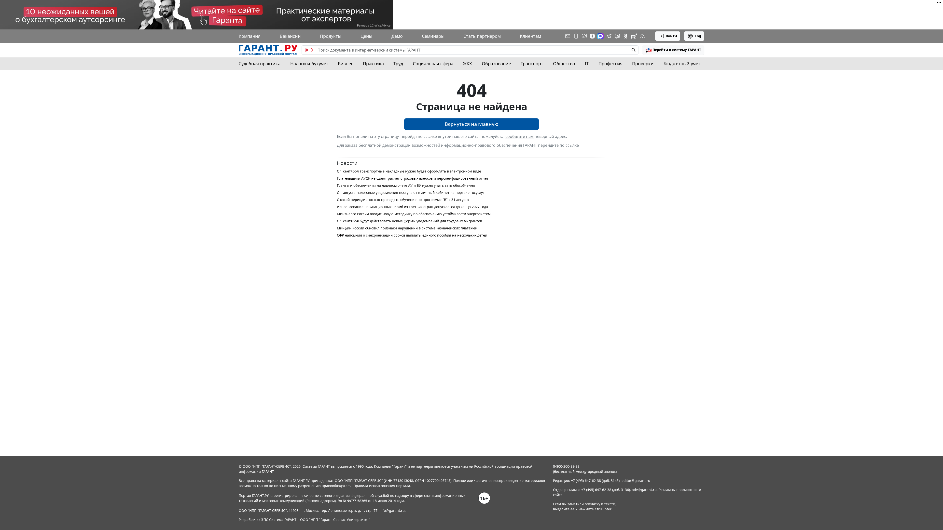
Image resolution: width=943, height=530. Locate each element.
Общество (564, 63)
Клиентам (530, 36)
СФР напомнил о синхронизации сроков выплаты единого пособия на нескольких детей (412, 235)
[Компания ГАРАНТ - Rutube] (634, 36)
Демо (397, 36)
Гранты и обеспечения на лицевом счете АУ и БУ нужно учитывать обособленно (406, 185)
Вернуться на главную (472, 124)
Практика (373, 63)
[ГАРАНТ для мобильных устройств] (576, 36)
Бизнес (345, 63)
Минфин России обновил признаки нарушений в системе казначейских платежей (407, 228)
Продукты (330, 36)
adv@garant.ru (644, 489)
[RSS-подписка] (642, 36)
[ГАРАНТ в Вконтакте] (584, 36)
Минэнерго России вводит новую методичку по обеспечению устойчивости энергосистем (413, 214)
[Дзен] (592, 36)
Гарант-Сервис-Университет (344, 519)
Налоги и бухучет (309, 63)
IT (587, 63)
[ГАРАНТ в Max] (600, 36)
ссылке (572, 145)
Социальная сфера (433, 63)
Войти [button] (671, 36)
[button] (673, 50)
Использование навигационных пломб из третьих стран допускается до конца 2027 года (412, 206)
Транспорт (532, 63)
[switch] (309, 50)
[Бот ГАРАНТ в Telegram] (617, 36)
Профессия (610, 63)
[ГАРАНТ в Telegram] (609, 36)
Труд (398, 63)
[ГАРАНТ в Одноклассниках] (626, 36)
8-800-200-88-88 (566, 466)
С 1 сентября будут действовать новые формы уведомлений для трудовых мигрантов (409, 221)
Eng (698, 36)
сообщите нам (519, 136)
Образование (496, 63)
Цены (366, 36)
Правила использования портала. (382, 485)
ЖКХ (467, 63)
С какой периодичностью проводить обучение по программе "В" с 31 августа (403, 199)
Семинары (433, 36)
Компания (250, 36)
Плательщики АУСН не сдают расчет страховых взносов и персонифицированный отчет (412, 178)
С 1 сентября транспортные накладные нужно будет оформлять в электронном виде (409, 171)
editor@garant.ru (636, 480)
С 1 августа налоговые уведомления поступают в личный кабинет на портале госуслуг (410, 192)
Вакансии (290, 36)
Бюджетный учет (682, 63)
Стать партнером (482, 36)
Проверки (643, 63)
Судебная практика (259, 63)
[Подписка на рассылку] (568, 36)
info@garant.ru (392, 510)
